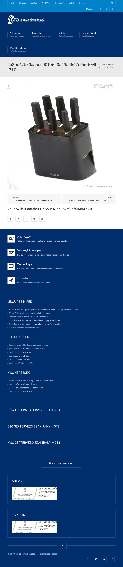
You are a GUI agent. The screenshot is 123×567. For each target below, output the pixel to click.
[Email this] (42, 219)
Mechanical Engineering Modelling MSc (26, 388)
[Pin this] (34, 219)
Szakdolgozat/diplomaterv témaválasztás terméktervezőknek (36, 324)
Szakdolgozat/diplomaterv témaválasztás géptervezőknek (34, 320)
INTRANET (46, 3)
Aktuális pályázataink (60, 463)
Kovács (47, 554)
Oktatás (22, 3)
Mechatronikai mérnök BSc (20, 352)
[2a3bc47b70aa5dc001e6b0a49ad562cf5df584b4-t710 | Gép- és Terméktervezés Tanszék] (26, 19)
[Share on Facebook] (11, 219)
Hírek (12, 3)
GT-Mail (82, 3)
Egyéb (93, 64)
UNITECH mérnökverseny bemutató (24, 328)
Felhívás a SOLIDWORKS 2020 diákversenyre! (28, 317)
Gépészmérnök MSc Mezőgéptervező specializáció (31, 380)
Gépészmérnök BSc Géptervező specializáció (28, 345)
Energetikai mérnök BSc (19, 356)
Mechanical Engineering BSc (21, 363)
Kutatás (33, 3)
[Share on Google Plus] (26, 219)
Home (87, 64)
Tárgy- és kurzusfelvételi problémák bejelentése (29, 313)
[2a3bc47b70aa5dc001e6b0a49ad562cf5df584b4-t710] (61, 136)
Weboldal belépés (19, 49)
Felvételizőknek (89, 34)
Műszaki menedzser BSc (19, 359)
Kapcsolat (59, 3)
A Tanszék (17, 34)
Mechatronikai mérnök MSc (20, 391)
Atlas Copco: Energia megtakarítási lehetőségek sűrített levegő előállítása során (43, 309)
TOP (61, 545)
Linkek (71, 3)
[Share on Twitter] (18, 219)
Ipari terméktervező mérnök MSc (23, 384)
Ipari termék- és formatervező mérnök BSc (27, 348)
